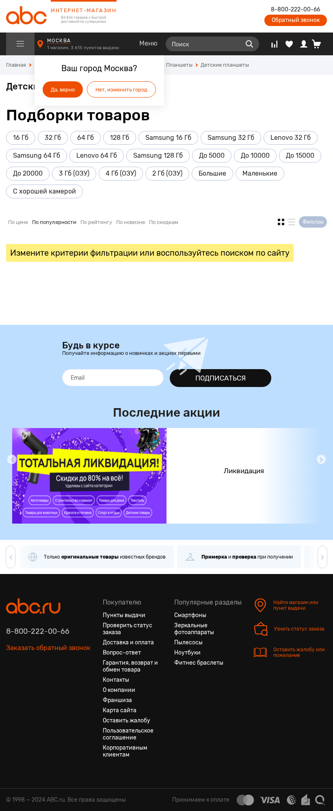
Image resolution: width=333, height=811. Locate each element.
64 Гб (85, 137)
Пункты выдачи (124, 615)
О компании (119, 690)
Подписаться (220, 378)
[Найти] (249, 44)
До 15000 (300, 155)
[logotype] (26, 16)
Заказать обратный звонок (48, 648)
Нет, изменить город (121, 90)
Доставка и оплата (128, 642)
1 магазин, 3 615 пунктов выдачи (83, 47)
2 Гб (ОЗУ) (167, 173)
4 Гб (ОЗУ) (121, 173)
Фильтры (313, 222)
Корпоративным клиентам (125, 751)
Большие (212, 173)
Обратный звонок (296, 20)
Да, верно (63, 90)
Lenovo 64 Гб (96, 155)
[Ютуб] (41, 686)
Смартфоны (190, 615)
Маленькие (259, 173)
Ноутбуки (187, 652)
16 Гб (20, 137)
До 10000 (255, 155)
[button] (12, 459)
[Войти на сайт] (304, 44)
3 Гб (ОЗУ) (74, 173)
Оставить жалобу (126, 720)
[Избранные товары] (289, 44)
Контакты (116, 679)
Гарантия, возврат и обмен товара (130, 666)
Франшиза (117, 700)
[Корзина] (319, 44)
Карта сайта (119, 710)
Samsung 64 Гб (36, 155)
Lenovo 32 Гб (290, 137)
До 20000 (28, 173)
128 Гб (119, 137)
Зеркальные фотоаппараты (194, 629)
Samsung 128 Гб (158, 155)
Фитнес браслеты (198, 662)
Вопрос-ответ (122, 652)
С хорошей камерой (44, 191)
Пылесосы (188, 642)
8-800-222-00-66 (295, 10)
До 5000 (212, 155)
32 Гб (53, 137)
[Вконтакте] (12, 686)
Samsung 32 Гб (231, 137)
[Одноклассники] (27, 686)
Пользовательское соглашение (128, 734)
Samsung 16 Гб (168, 137)
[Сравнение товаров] (274, 44)
